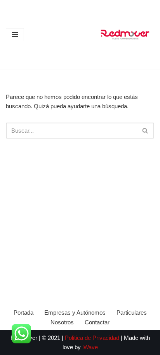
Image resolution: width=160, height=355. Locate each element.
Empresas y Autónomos (75, 312)
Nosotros (62, 322)
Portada (23, 312)
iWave (90, 347)
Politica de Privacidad (93, 337)
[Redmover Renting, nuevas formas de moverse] (125, 34)
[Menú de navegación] (15, 34)
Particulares (132, 312)
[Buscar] (145, 131)
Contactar (97, 322)
